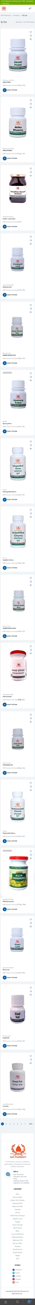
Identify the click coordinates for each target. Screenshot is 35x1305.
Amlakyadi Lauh (7, 287)
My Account (6, 1302)
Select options (12, 90)
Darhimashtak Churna (9, 833)
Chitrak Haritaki (7, 696)
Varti (17, 1258)
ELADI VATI (6, 1038)
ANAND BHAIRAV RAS (9, 355)
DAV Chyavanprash (8, 901)
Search (17, 1302)
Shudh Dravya (17, 1249)
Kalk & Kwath (17, 1228)
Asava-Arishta (17, 1197)
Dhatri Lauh (6, 970)
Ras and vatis (6, 353)
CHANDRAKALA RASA (9, 628)
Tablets (17, 1255)
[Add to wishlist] (30, 32)
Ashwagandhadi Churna (9, 492)
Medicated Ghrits (17, 1237)
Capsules (17, 1209)
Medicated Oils (17, 1240)
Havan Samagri (17, 1225)
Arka (17, 1194)
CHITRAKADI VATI (8, 765)
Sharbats (17, 1246)
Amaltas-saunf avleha (9, 219)
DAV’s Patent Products (17, 1215)
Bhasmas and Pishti (8, 80)
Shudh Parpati (17, 1252)
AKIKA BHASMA (7, 150)
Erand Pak (5, 1106)
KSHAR (5, 421)
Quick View (30, 39)
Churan (5, 490)
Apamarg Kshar (7, 424)
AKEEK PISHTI (7, 82)
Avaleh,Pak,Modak (8, 216)
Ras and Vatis (17, 1243)
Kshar (17, 1231)
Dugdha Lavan (17, 1219)
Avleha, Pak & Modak (17, 1200)
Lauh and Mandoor (8, 285)
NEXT (30, 1124)
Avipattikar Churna (8, 560)
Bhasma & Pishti (17, 1206)
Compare (30, 35)
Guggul (17, 1222)
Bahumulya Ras (17, 1203)
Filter (5, 22)
